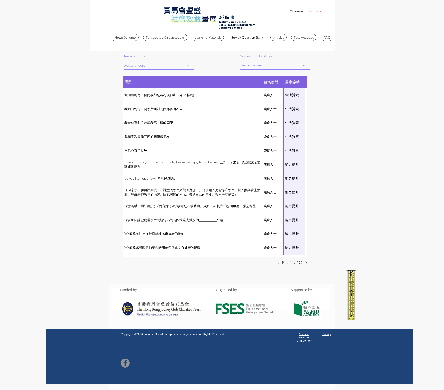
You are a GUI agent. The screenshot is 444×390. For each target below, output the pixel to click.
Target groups (134, 56)
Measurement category (257, 56)
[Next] (305, 263)
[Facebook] (125, 363)
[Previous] (280, 263)
